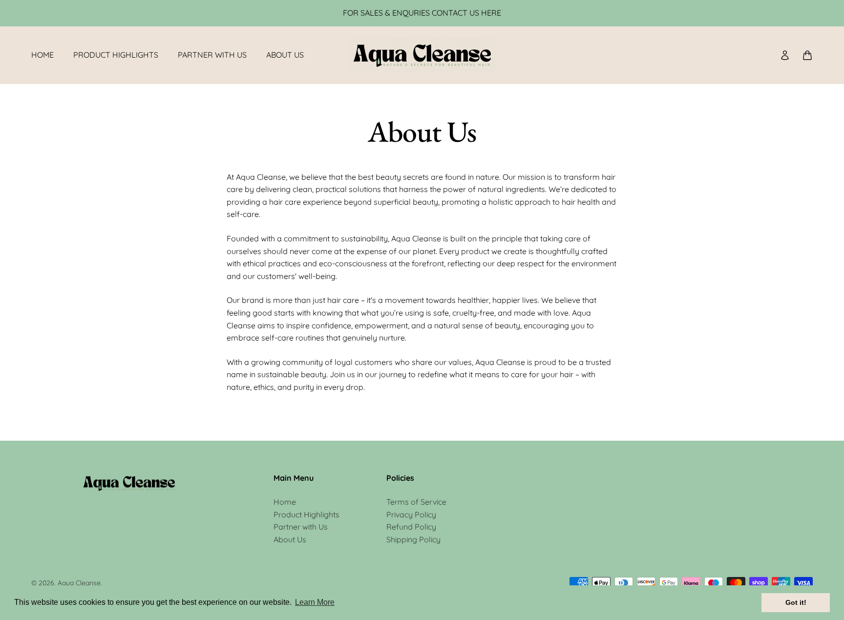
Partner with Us (212, 55)
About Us (285, 55)
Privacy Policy (411, 514)
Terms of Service (416, 502)
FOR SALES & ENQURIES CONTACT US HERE (422, 13)
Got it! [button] (795, 602)
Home (42, 55)
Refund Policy (411, 527)
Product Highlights (115, 55)
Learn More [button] (315, 602)
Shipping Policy (413, 539)
